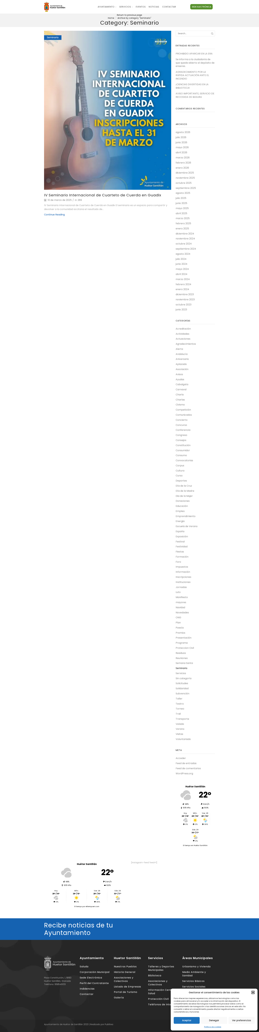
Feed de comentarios (188, 768)
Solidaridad (182, 688)
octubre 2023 (183, 304)
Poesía (180, 627)
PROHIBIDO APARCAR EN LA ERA (194, 53)
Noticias (154, 6)
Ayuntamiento (106, 6)
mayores (181, 602)
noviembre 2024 (185, 238)
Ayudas (180, 379)
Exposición (182, 536)
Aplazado (181, 364)
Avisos (179, 374)
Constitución (183, 445)
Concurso (181, 425)
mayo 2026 (182, 147)
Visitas (179, 734)
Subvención (182, 693)
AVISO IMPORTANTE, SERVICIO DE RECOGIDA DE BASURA (195, 95)
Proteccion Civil (185, 648)
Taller (179, 698)
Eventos (141, 6)
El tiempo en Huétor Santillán (195, 845)
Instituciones (183, 582)
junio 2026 (181, 142)
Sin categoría (183, 678)
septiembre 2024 (186, 248)
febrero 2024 (183, 284)
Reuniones (182, 658)
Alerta (179, 349)
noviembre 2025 (185, 178)
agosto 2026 (183, 132)
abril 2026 (181, 152)
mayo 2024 (182, 269)
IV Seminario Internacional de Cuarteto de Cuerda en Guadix (102, 195)
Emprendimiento (185, 516)
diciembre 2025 (185, 172)
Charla (180, 394)
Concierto (182, 420)
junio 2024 (181, 264)
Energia (180, 521)
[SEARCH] (212, 33)
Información (183, 572)
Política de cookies (212, 1027)
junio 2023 (181, 309)
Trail (178, 714)
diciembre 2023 (185, 294)
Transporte (182, 719)
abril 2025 (181, 213)
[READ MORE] (107, 109)
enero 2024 (182, 289)
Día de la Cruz (184, 486)
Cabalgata (182, 384)
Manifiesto (182, 597)
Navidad (180, 607)
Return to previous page (129, 15)
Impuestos (182, 566)
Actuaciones (183, 338)
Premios (180, 632)
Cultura (180, 470)
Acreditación (183, 328)
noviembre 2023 (185, 299)
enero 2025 (182, 228)
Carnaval (181, 389)
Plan (178, 622)
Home (111, 18)
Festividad (182, 546)
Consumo (181, 455)
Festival (180, 541)
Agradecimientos (186, 344)
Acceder (181, 758)
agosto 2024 (183, 254)
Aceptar (186, 1020)
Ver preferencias (241, 1020)
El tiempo (78, 906)
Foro (178, 562)
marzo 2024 (183, 279)
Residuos (181, 653)
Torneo (180, 708)
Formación (182, 556)
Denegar (214, 1020)
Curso (179, 475)
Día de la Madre (185, 491)
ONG (178, 617)
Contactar (169, 6)
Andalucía (182, 354)
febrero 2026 (183, 162)
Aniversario (182, 359)
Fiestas (180, 551)
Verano (180, 729)
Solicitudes (182, 683)
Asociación (182, 369)
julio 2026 (181, 137)
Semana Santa (184, 663)
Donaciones (183, 501)
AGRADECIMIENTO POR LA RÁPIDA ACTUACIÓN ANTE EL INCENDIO (192, 75)
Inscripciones (183, 577)
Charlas (180, 399)
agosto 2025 (183, 193)
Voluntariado (183, 739)
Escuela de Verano (187, 526)
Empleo (180, 511)
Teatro (180, 703)
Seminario (53, 37)
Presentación (183, 637)
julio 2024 (181, 259)
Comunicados (184, 415)
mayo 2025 (182, 208)
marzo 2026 (183, 157)
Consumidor (183, 450)
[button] (253, 992)
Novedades (182, 612)
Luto (178, 592)
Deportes (181, 480)
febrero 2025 (183, 223)
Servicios (125, 6)
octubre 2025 (184, 183)
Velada (180, 724)
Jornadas (181, 587)
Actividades (182, 334)
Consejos (181, 440)
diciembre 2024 (185, 233)
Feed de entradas (186, 763)
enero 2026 (182, 168)
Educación (182, 506)
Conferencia (183, 430)
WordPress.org (184, 773)
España (180, 531)
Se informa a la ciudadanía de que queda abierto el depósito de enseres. (195, 63)
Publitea (109, 1024)
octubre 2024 (184, 243)
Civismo (180, 404)
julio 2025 (181, 198)
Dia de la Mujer (184, 496)
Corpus (180, 465)
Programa (182, 643)
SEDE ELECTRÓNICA (201, 6)
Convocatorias (184, 460)
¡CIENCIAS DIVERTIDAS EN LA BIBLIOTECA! (192, 86)
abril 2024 (181, 274)
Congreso (181, 435)
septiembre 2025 (186, 188)
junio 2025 (181, 203)
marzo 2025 (183, 218)
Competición (183, 409)
